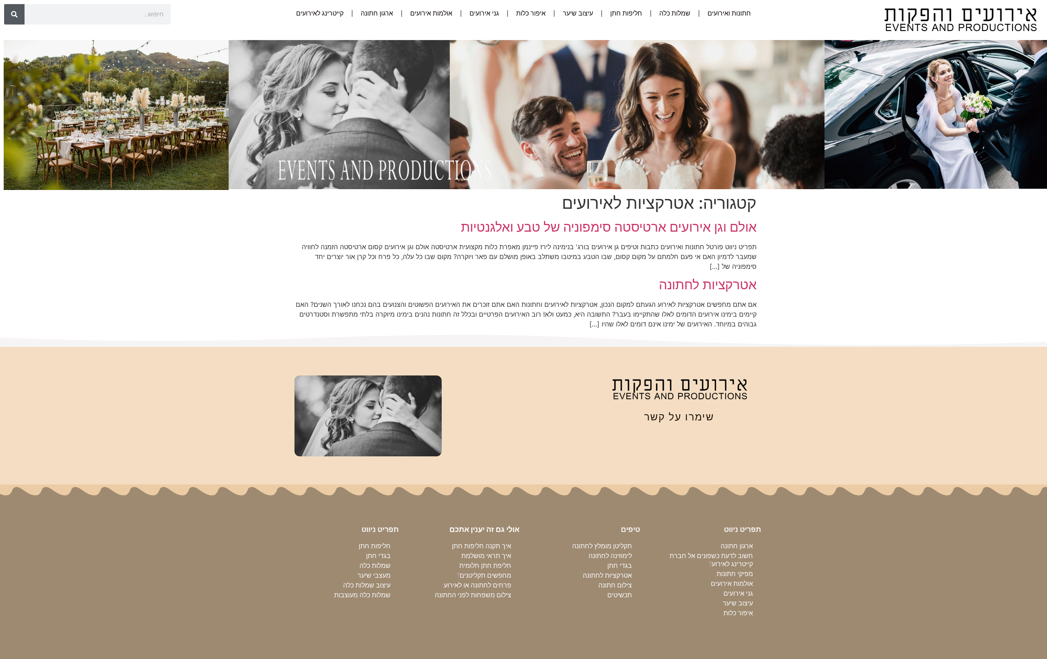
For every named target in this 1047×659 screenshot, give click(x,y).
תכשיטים (619, 595)
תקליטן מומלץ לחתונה (602, 546)
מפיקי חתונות (735, 574)
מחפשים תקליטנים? (484, 575)
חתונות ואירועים (729, 13)
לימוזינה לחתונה (610, 556)
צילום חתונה (615, 585)
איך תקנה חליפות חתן (481, 546)
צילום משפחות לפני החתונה (473, 595)
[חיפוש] (14, 14)
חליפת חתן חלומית (485, 566)
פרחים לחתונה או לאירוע (477, 585)
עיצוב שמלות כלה (367, 585)
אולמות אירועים (431, 13)
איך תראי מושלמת (486, 556)
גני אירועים (484, 13)
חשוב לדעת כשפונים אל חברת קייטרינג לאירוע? (711, 560)
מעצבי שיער (374, 575)
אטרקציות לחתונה (708, 285)
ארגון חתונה (377, 13)
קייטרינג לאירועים (320, 13)
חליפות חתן (626, 13)
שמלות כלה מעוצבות (362, 595)
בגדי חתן (619, 566)
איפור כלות (531, 13)
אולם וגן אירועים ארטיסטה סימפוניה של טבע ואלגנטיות (609, 227)
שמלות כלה (674, 13)
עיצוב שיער (578, 13)
